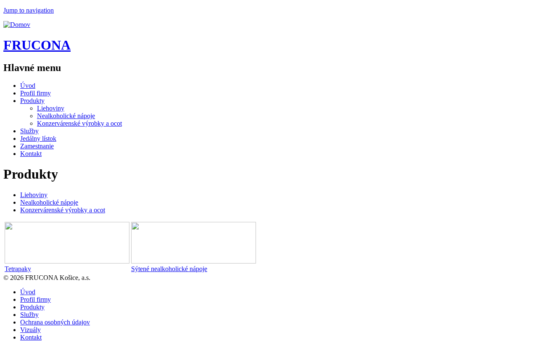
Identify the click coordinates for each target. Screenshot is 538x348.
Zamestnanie (37, 146)
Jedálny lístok (38, 138)
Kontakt (31, 153)
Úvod (27, 85)
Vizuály (30, 329)
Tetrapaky (18, 268)
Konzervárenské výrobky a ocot (79, 123)
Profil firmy (35, 93)
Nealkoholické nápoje (66, 115)
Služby (29, 130)
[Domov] (16, 24)
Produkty (32, 100)
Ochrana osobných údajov (55, 322)
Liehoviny (50, 108)
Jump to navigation (28, 10)
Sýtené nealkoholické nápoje (169, 268)
